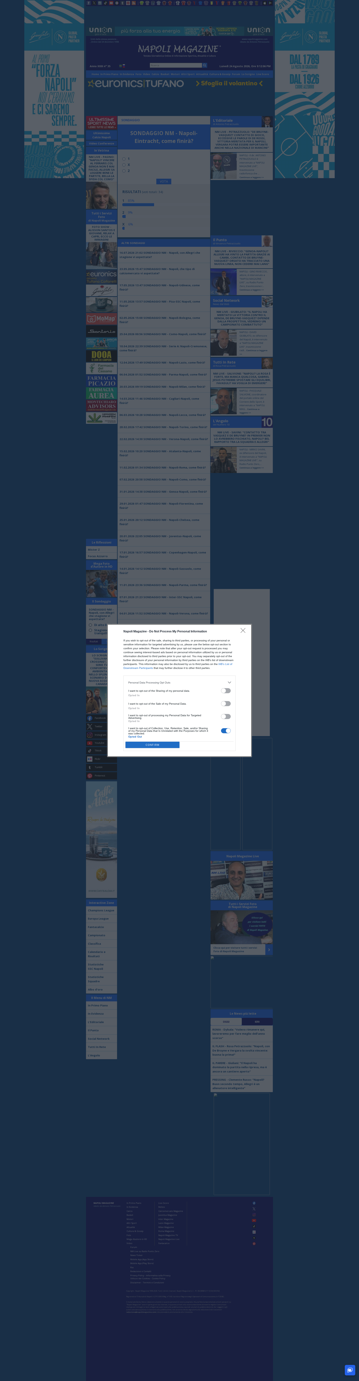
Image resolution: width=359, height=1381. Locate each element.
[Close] (244, 631)
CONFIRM (152, 745)
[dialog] (179, 690)
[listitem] (179, 682)
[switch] (226, 690)
